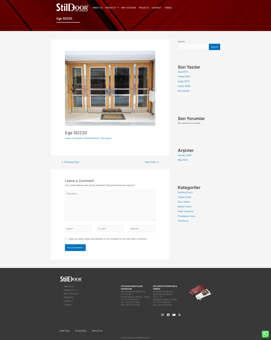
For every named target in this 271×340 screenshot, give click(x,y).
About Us (98, 7)
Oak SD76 (183, 72)
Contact (156, 7)
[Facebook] (168, 315)
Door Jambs (184, 201)
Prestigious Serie (186, 216)
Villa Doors (183, 220)
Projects (144, 7)
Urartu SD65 (184, 86)
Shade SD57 (184, 76)
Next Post (152, 162)
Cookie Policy (64, 331)
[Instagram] (162, 315)
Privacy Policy (80, 331)
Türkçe (168, 7)
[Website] (142, 229)
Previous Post (70, 162)
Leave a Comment (74, 138)
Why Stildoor (128, 7)
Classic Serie (184, 197)
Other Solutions (186, 211)
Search (181, 41)
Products (110, 7)
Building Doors (92, 138)
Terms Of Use (97, 331)
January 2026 (184, 155)
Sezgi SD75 (184, 81)
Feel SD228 (183, 91)
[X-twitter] (179, 315)
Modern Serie (185, 206)
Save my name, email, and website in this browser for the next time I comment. (108, 238)
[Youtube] (174, 315)
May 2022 (183, 160)
